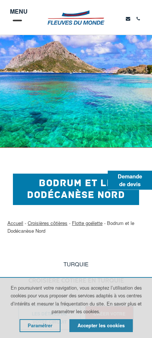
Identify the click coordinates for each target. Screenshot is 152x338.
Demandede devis (130, 180)
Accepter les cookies (101, 325)
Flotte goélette (87, 222)
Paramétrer (40, 325)
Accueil (15, 222)
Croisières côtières (48, 222)
